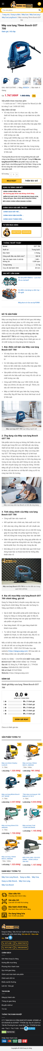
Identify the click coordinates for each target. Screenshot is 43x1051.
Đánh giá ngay (21, 719)
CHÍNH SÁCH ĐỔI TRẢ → (11, 212)
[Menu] (3, 3)
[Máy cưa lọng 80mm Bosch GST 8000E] (11, 783)
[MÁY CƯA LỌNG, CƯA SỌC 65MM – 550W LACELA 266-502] (32, 846)
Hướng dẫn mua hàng (9, 962)
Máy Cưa (25, 14)
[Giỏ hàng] (39, 4)
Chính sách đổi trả (8, 978)
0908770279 (16, 232)
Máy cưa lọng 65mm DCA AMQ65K (10, 826)
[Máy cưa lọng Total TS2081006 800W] (32, 814)
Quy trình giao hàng (8, 970)
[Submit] (39, 10)
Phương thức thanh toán (10, 966)
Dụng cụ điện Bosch (9, 881)
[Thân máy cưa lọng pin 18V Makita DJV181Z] (32, 783)
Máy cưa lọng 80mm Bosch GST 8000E (11, 795)
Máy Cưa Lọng (35, 14)
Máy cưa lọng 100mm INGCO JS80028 (30, 764)
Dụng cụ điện (15, 14)
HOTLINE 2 (9, 947)
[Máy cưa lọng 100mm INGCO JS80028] (32, 752)
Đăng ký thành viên (8, 997)
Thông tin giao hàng (9, 1001)
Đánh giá (5, 31)
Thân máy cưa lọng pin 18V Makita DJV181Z (31, 795)
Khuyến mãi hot (7, 1005)
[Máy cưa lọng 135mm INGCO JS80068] (11, 845)
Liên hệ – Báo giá (8, 986)
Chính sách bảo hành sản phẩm (13, 974)
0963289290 (26, 232)
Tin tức (4, 1009)
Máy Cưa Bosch (8, 885)
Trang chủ (5, 14)
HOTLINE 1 (9, 943)
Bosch (26, 88)
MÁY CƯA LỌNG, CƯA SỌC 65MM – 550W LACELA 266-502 (31, 859)
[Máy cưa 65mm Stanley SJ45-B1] (11, 752)
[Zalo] (10, 938)
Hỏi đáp (13, 31)
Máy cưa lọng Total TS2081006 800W (29, 826)
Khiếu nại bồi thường (9, 982)
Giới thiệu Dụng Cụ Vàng (10, 959)
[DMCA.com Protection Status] (8, 1032)
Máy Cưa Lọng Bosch (9, 17)
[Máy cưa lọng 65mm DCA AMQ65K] (11, 814)
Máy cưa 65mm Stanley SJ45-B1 (9, 764)
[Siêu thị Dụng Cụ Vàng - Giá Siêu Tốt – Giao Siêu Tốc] (21, 4)
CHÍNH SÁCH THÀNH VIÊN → (13, 219)
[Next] (38, 56)
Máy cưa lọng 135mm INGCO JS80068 (9, 858)
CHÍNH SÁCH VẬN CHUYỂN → (13, 215)
